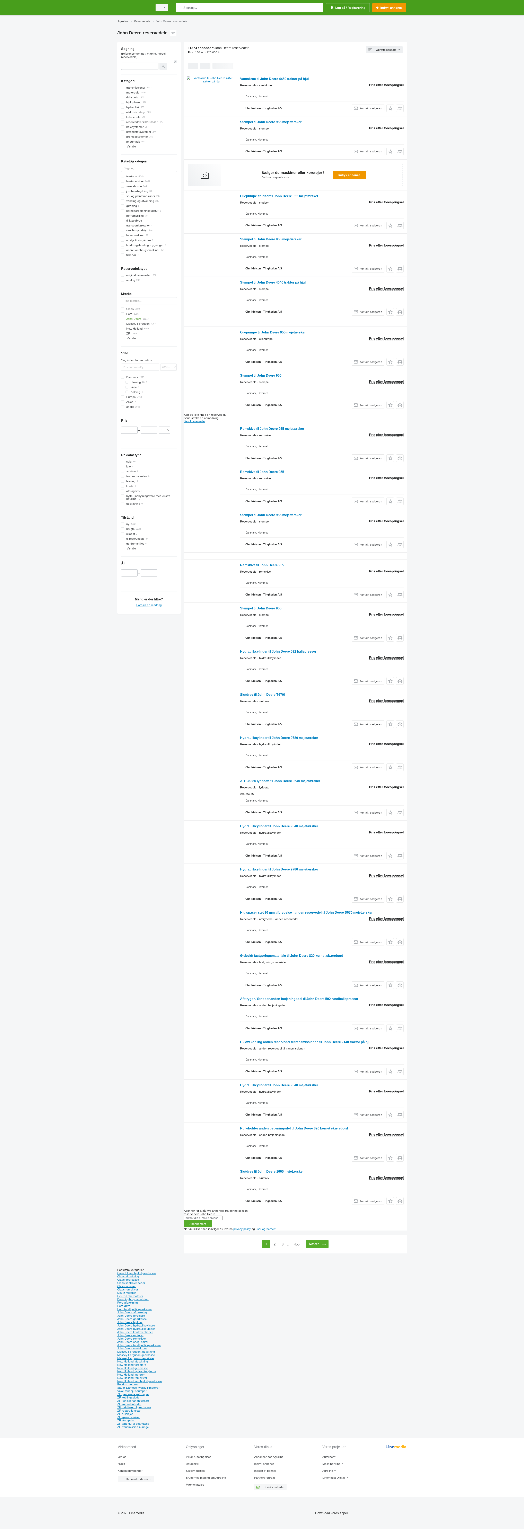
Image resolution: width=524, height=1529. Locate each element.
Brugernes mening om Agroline (206, 1477)
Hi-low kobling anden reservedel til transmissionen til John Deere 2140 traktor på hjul (305, 1042)
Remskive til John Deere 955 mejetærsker (272, 428)
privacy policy (242, 1229)
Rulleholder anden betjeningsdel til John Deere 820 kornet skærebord (294, 1128)
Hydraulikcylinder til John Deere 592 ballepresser (278, 651)
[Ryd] (175, 61)
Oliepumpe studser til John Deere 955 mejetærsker (279, 196)
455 (296, 1244)
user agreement (266, 1229)
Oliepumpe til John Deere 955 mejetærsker (273, 332)
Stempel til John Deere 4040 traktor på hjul (273, 282)
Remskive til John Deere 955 (262, 472)
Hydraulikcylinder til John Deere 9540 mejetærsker (279, 826)
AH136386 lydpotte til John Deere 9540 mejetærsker (280, 781)
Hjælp (121, 1463)
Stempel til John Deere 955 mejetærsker (271, 122)
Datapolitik (192, 1463)
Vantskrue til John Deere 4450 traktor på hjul (274, 79)
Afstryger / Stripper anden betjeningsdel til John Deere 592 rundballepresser (299, 999)
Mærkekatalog (195, 1484)
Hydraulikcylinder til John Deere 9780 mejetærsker (279, 738)
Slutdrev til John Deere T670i (262, 694)
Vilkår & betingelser (198, 1456)
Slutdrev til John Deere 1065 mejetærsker (272, 1171)
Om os (122, 1456)
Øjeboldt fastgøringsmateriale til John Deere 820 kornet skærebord (291, 955)
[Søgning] (180, 7)
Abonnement (198, 1223)
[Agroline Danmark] (134, 7)
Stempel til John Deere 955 (260, 375)
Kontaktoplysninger (130, 1470)
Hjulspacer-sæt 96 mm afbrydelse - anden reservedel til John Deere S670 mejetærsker (306, 912)
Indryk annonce (349, 175)
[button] (390, 108)
